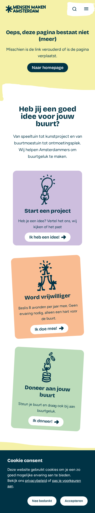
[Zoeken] (74, 9)
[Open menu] (86, 9)
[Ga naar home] (26, 9)
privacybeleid (36, 480)
